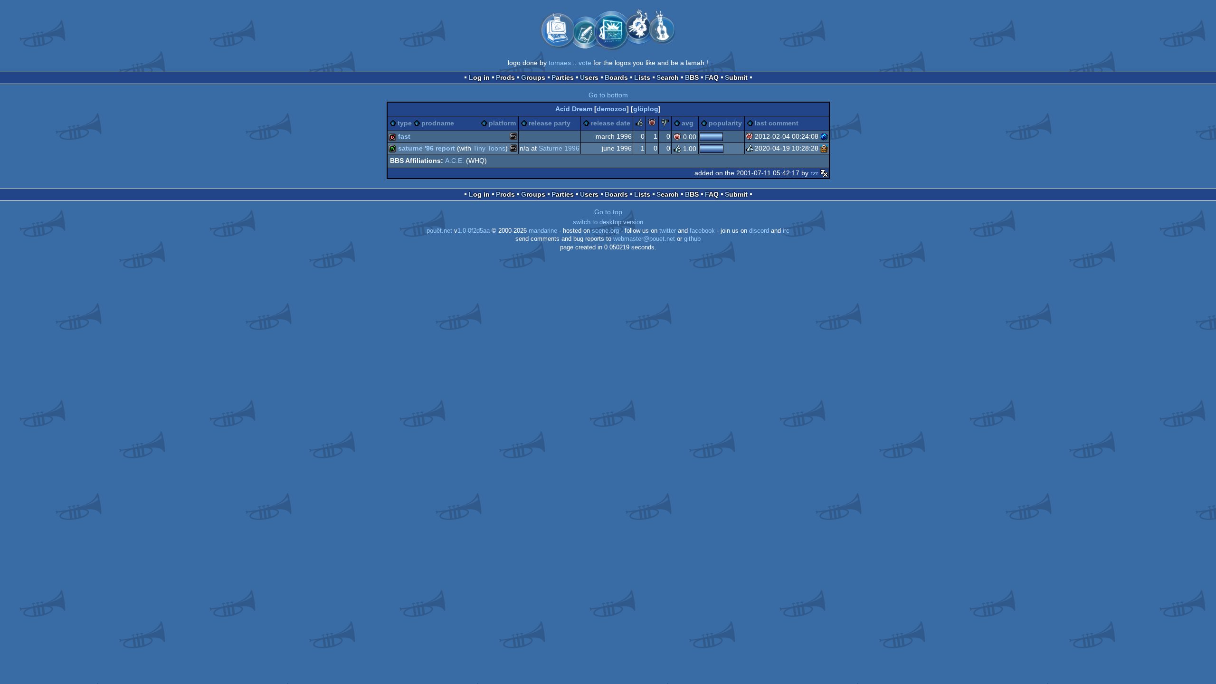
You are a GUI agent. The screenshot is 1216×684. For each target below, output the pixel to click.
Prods (505, 77)
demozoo (612, 109)
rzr (814, 173)
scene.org (605, 231)
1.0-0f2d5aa (473, 231)
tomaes (560, 62)
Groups (533, 77)
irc (786, 231)
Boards (616, 77)
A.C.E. (454, 160)
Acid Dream (573, 109)
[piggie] (652, 124)
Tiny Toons (489, 148)
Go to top (608, 212)
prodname (437, 123)
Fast (404, 136)
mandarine (543, 231)
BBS (692, 77)
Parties (562, 77)
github (692, 239)
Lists (642, 77)
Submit (736, 77)
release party (549, 123)
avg (688, 123)
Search (667, 77)
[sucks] (665, 124)
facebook (702, 231)
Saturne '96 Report (426, 148)
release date (610, 123)
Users (589, 77)
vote (585, 62)
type (405, 123)
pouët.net (439, 231)
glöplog (645, 109)
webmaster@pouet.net (644, 239)
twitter (667, 231)
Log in (479, 77)
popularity (725, 123)
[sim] (824, 148)
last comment (776, 123)
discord (759, 231)
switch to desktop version (608, 222)
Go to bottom (608, 95)
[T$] (824, 136)
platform (502, 123)
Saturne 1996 (559, 148)
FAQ (712, 77)
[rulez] (639, 124)
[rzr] (824, 173)
